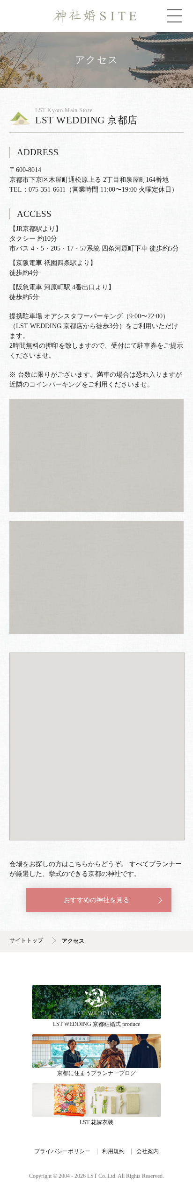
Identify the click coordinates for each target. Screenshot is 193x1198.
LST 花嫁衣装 (96, 1100)
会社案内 (147, 1151)
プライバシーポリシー (62, 1151)
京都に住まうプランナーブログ (96, 1051)
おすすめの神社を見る (96, 900)
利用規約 (113, 1151)
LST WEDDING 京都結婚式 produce (96, 1002)
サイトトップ (26, 940)
